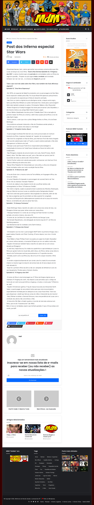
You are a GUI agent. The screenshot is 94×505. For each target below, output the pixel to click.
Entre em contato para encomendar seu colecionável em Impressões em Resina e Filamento (77, 45)
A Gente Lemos (40, 29)
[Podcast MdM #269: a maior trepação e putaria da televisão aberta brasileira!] (84, 458)
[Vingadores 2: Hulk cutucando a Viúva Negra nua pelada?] (66, 463)
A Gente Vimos (53, 29)
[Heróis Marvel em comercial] (32, 428)
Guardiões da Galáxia (50, 469)
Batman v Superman (52, 457)
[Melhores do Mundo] (47, 13)
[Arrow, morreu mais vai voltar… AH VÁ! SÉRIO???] (84, 469)
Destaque (37, 466)
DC (36, 463)
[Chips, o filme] (14, 428)
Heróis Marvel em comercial (30, 436)
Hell (11, 57)
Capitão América (48, 460)
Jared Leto (37, 475)
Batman (43, 457)
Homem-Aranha (39, 472)
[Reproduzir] (68, 144)
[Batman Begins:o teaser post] (51, 428)
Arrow (36, 457)
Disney (44, 466)
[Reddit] (42, 62)
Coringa (57, 460)
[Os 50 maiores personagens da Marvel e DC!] (66, 457)
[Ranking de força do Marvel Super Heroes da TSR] (75, 457)
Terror (44, 485)
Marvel (55, 475)
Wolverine (37, 488)
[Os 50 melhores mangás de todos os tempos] (75, 463)
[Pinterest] (37, 62)
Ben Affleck (38, 460)
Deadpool (41, 463)
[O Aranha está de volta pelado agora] (66, 469)
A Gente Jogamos (27, 29)
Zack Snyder (52, 488)
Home (8, 29)
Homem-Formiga (50, 472)
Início (9, 38)
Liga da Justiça (47, 475)
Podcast (15, 29)
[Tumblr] (33, 62)
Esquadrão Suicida (53, 466)
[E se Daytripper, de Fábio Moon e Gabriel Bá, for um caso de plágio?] (84, 463)
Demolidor (49, 463)
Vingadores (51, 485)
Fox (41, 469)
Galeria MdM (64, 29)
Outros (14, 38)
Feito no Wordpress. (49, 498)
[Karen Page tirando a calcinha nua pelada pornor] (75, 469)
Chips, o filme (11, 435)
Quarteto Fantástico (40, 482)
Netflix (48, 478)
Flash (36, 469)
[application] (76, 139)
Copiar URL (43, 315)
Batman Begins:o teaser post (49, 436)
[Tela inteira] (85, 144)
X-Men (44, 488)
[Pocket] (46, 62)
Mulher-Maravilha (39, 478)
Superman (37, 485)
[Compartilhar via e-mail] (51, 62)
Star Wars (50, 482)
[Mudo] (83, 144)
